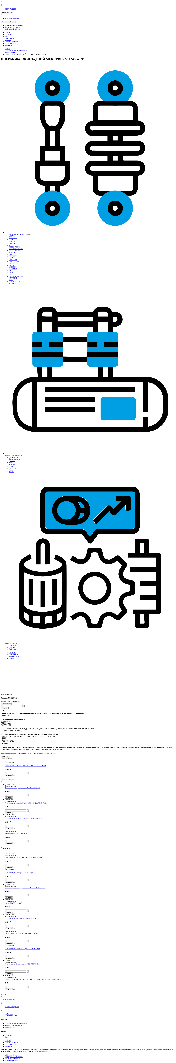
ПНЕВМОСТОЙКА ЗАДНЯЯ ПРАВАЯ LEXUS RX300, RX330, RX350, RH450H (33, 979)
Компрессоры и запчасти (13, 1025)
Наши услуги (9, 38)
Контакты (8, 45)
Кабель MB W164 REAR (13, 903)
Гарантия (8, 40)
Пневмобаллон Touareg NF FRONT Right (19, 873)
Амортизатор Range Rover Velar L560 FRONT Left (22, 788)
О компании (9, 34)
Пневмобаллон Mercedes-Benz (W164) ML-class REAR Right (25, 803)
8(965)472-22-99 (10, 9)
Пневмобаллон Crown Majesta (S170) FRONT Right (22, 964)
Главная (7, 32)
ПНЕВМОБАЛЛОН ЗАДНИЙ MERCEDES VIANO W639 (25, 766)
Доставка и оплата (11, 42)
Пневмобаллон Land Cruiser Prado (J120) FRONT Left (23, 857)
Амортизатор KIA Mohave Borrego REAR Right (21, 933)
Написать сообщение (8, 22)
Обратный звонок (7, 12)
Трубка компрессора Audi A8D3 (16, 833)
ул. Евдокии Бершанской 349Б (11, 1015)
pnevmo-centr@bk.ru (12, 18)
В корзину (5, 708)
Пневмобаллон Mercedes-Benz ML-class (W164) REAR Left (25, 818)
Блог (6, 36)
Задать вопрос (6, 704)
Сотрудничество (10, 43)
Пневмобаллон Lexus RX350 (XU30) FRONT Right (22, 949)
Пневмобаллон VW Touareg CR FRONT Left (20, 918)
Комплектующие (11, 1027)
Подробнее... (6, 756)
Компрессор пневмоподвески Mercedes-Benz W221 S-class (25, 888)
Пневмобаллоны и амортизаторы (16, 1023)
